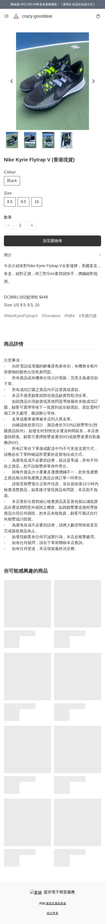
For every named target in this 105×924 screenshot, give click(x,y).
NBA (71, 316)
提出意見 (52, 913)
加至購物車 (52, 241)
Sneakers (52, 316)
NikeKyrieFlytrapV (22, 316)
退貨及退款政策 (56, 903)
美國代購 (89, 316)
